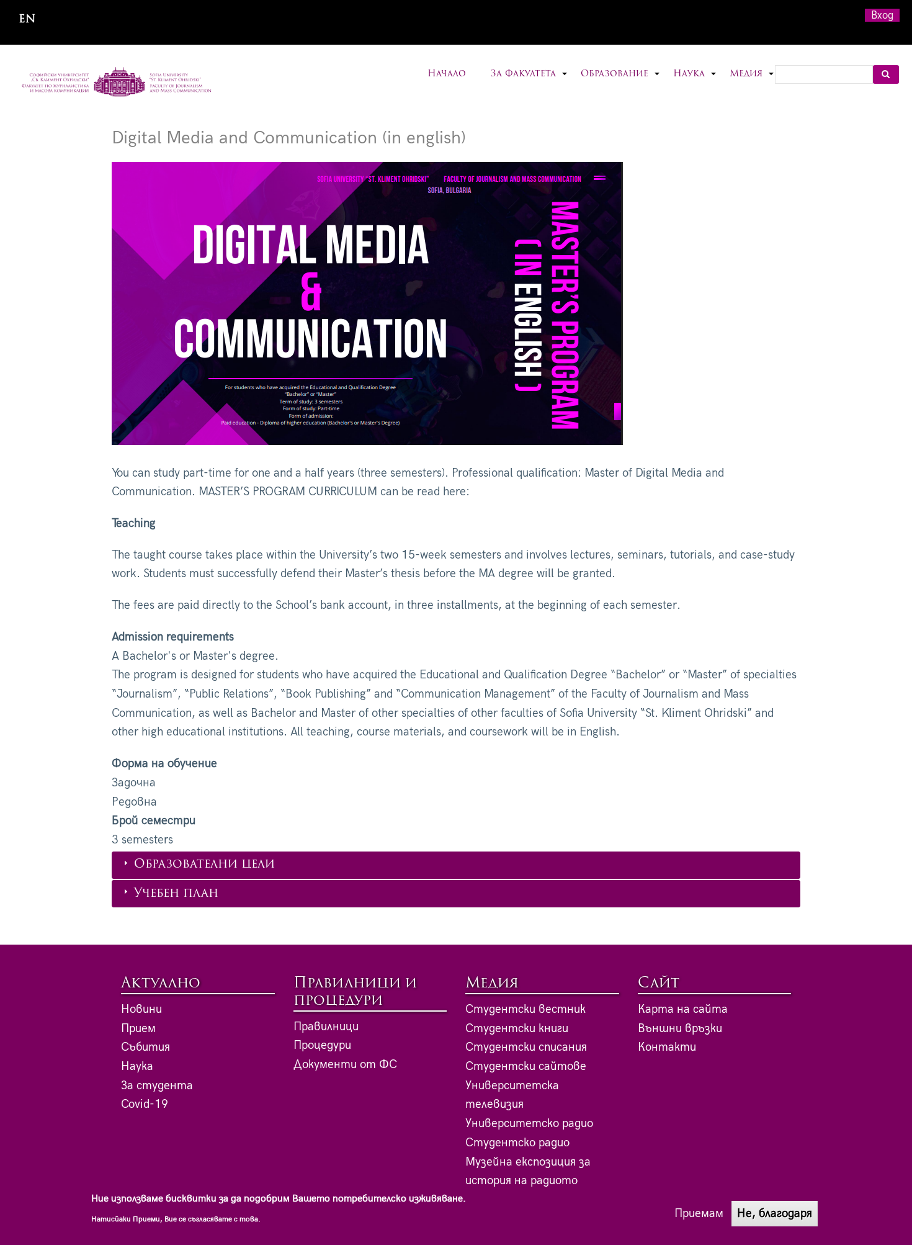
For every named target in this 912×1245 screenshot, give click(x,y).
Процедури (322, 1045)
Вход (882, 15)
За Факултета (529, 82)
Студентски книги (516, 1029)
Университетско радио (529, 1124)
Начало (446, 74)
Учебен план (176, 894)
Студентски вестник (525, 1009)
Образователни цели (204, 865)
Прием (138, 1029)
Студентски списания (526, 1047)
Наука (695, 82)
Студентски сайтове (525, 1066)
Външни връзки (680, 1029)
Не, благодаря (774, 1213)
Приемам (698, 1213)
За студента (157, 1086)
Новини (141, 1009)
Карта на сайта (683, 1009)
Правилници (326, 1027)
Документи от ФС (345, 1065)
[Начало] (117, 83)
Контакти (667, 1047)
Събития (145, 1047)
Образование (621, 82)
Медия (752, 82)
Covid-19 (144, 1104)
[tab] (456, 865)
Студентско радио (517, 1143)
